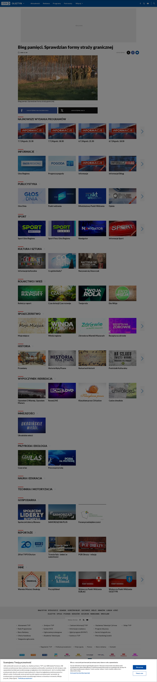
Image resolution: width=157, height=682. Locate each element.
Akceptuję (139, 667)
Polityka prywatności (25, 678)
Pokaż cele (139, 673)
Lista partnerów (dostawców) (80, 673)
